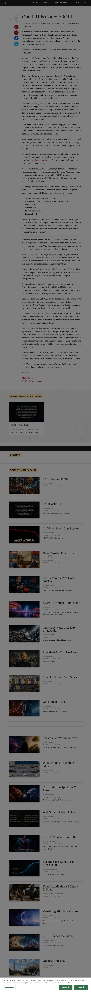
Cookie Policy (66, 983)
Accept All (65, 987)
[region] (45, 984)
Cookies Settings (9, 987)
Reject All (81, 987)
